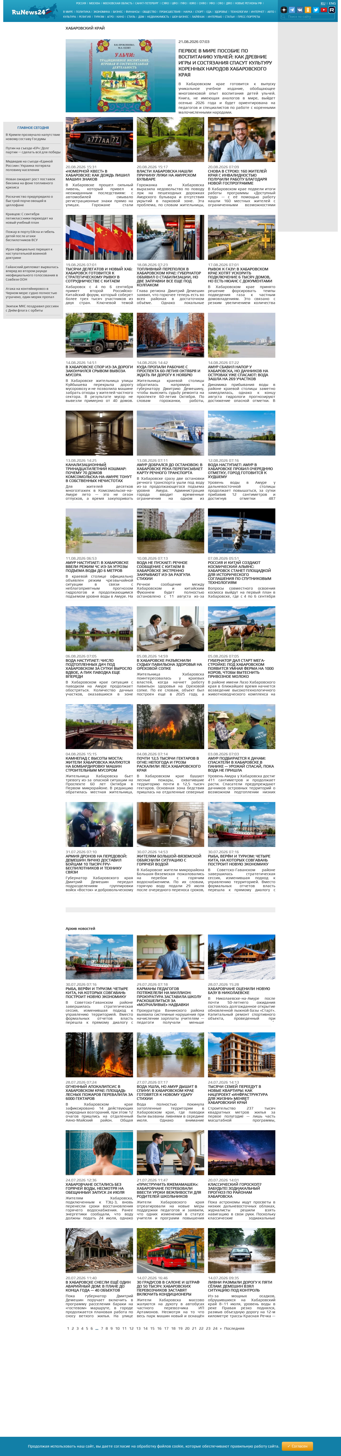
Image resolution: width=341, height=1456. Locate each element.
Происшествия (169, 11)
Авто (270, 11)
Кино (120, 16)
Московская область (117, 3)
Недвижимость (158, 16)
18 (173, 1328)
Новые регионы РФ (248, 3)
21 (194, 1328)
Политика (83, 11)
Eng (332, 3)
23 (208, 1328)
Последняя (234, 1328)
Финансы (133, 11)
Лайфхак (198, 16)
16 (159, 1328)
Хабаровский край (85, 28)
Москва (94, 3)
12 (131, 1328)
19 (180, 1328)
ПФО (183, 3)
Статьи (230, 16)
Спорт (199, 11)
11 (124, 1328)
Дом (141, 16)
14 (145, 1328)
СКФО (202, 3)
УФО (212, 3)
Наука (187, 11)
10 (117, 1328)
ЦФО (174, 3)
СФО (220, 3)
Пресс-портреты (249, 16)
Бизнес (118, 11)
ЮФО (192, 3)
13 (138, 1328)
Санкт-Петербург (147, 3)
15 (152, 1328)
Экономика (101, 11)
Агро (110, 16)
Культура (69, 16)
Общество (149, 11)
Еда (208, 11)
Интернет (257, 11)
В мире (68, 11)
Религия (85, 16)
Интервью (215, 16)
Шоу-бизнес (180, 16)
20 (187, 1328)
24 (215, 1328)
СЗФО (165, 3)
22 (201, 1328)
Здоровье (220, 11)
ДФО (229, 3)
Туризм (99, 16)
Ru (323, 3)
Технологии (239, 11)
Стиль (131, 16)
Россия (81, 3)
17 (166, 1328)
